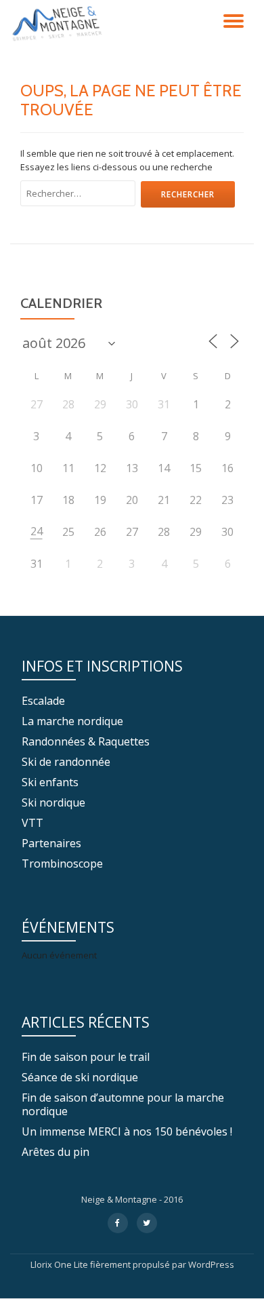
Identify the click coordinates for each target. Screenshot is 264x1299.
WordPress (211, 1264)
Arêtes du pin (55, 1151)
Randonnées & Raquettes (86, 741)
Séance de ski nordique (80, 1077)
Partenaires (51, 843)
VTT (32, 822)
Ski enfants (50, 782)
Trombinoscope (62, 863)
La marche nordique (72, 721)
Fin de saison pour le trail (86, 1056)
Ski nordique (53, 802)
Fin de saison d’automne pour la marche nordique (123, 1104)
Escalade (43, 700)
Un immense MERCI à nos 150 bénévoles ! (127, 1131)
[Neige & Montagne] (59, 23)
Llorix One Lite (60, 1264)
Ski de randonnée (66, 761)
